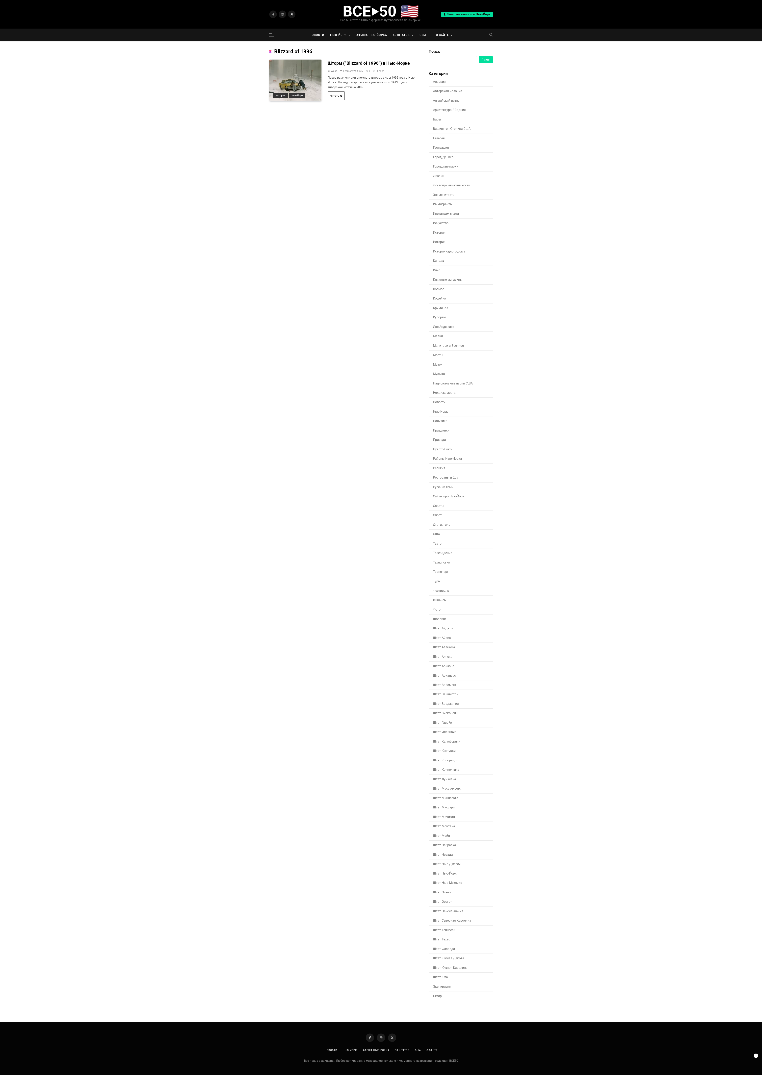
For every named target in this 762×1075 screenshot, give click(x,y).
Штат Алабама (444, 647)
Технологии (441, 562)
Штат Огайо (442, 892)
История (280, 95)
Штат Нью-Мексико (447, 883)
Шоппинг (439, 619)
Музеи (437, 364)
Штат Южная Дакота (448, 958)
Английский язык (446, 100)
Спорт (437, 515)
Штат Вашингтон (445, 694)
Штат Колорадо (444, 760)
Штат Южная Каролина (450, 968)
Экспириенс (442, 986)
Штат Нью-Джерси (447, 864)
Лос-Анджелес (443, 327)
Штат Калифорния (446, 741)
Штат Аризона (443, 666)
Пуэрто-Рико (442, 449)
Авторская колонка (447, 91)
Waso (334, 71)
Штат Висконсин (445, 713)
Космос (438, 289)
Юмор (437, 996)
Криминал (440, 308)
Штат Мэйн (441, 836)
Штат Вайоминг (444, 685)
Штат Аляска (442, 657)
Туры (437, 581)
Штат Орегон (442, 902)
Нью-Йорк (338, 35)
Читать (334, 95)
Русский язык (443, 487)
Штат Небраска (444, 845)
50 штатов (401, 35)
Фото (437, 609)
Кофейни (439, 298)
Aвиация (439, 82)
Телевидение (442, 553)
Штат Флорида (444, 949)
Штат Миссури (444, 807)
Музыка (439, 374)
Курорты (439, 317)
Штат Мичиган (444, 817)
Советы (438, 506)
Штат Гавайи (442, 722)
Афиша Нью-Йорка (371, 35)
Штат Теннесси (444, 930)
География (441, 147)
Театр (437, 543)
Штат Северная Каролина (452, 920)
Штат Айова (442, 638)
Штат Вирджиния (446, 704)
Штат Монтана (444, 826)
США (422, 35)
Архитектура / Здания (449, 110)
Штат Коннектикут (447, 770)
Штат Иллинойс (444, 732)
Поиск (434, 51)
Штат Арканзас (444, 675)
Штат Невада (443, 854)
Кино (436, 270)
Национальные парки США (453, 383)
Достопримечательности (451, 185)
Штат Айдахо (443, 628)
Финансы (439, 600)
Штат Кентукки (444, 751)
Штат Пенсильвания (448, 911)
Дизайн (438, 176)
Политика (440, 421)
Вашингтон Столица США (451, 129)
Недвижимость (444, 393)
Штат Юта (440, 977)
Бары (437, 119)
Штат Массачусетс (447, 788)
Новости (317, 35)
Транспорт (440, 572)
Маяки (438, 336)
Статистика (441, 525)
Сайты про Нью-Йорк (448, 496)
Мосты (438, 355)
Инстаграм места (446, 214)
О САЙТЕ (442, 35)
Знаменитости (443, 195)
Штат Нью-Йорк (445, 873)
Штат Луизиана (444, 779)
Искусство (440, 223)
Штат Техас (441, 939)
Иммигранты (442, 204)
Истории (439, 232)
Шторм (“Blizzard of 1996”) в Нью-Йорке (369, 63)
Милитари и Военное (448, 346)
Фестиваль (441, 590)
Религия (439, 468)
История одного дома (449, 251)
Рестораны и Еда (445, 477)
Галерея (439, 138)
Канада (438, 261)
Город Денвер (443, 157)
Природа (439, 440)
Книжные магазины (447, 279)
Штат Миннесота (445, 798)
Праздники (441, 430)
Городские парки (445, 166)
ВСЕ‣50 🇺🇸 (381, 11)
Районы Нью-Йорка (447, 458)
